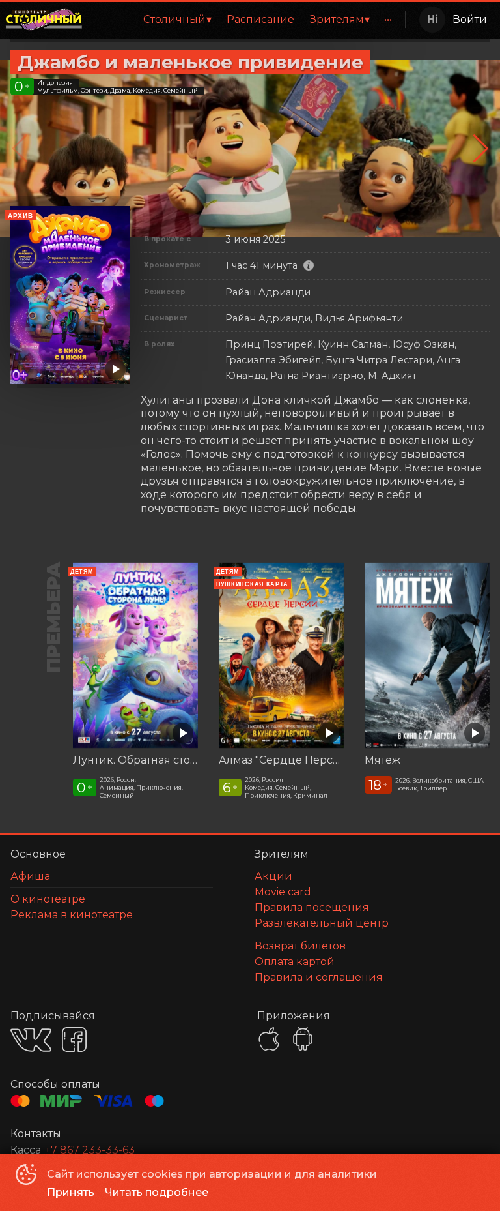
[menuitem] (177, 19)
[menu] (246, 19)
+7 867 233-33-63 (90, 1150)
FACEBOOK (74, 1039)
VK (30, 1040)
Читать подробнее (156, 1192)
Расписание (260, 19)
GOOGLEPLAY (302, 1039)
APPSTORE (269, 1039)
